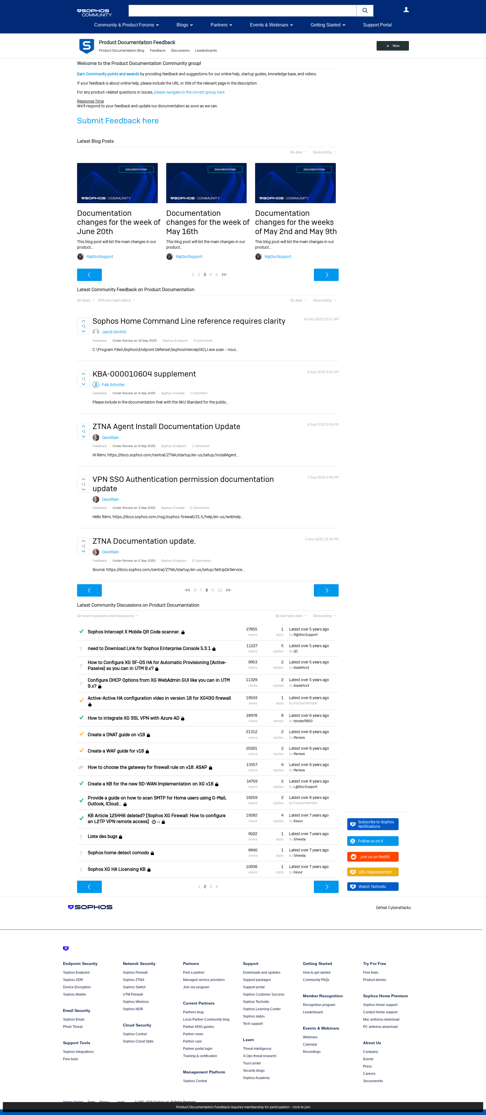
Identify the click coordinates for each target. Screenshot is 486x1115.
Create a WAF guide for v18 (116, 751)
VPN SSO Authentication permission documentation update (183, 483)
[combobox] (242, 10)
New (396, 46)
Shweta (300, 839)
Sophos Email (73, 1019)
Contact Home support (380, 1012)
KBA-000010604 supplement (144, 374)
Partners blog (193, 1012)
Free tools (70, 1059)
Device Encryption (77, 987)
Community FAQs (316, 980)
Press (367, 1066)
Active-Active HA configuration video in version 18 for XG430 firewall (159, 698)
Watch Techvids (372, 886)
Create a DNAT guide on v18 (116, 735)
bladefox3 (301, 667)
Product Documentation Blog (121, 50)
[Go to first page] (187, 590)
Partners (219, 24)
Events (368, 1059)
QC (296, 651)
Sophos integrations (78, 1052)
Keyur (298, 821)
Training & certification (200, 1056)
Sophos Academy (256, 1078)
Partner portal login (197, 1049)
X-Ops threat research (259, 1056)
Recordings (312, 1052)
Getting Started (326, 24)
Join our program (196, 987)
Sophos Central (135, 1034)
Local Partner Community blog (206, 1019)
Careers (369, 1074)
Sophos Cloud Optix (138, 1041)
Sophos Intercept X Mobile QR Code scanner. (134, 632)
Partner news (193, 1034)
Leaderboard (313, 1012)
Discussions (180, 50)
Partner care (192, 1041)
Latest (309, 629)
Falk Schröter (113, 384)
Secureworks (373, 1081)
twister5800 (303, 721)
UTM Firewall (133, 994)
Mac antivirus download (381, 1019)
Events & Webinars (269, 24)
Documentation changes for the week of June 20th (118, 222)
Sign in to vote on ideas (83, 321)
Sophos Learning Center (262, 1009)
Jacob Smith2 (114, 331)
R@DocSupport (100, 256)
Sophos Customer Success (263, 994)
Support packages (257, 980)
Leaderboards (206, 50)
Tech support (253, 1024)
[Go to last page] (224, 274)
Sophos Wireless (136, 1002)
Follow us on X (370, 841)
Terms (91, 1101)
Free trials (370, 973)
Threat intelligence (257, 1049)
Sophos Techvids (256, 1002)
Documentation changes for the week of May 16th (207, 222)
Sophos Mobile (74, 994)
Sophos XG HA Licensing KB (117, 869)
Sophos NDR (133, 1009)
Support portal (254, 987)
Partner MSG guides (198, 1027)
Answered (81, 631)
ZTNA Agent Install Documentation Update (166, 426)
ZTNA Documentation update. (144, 541)
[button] (365, 10)
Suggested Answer (81, 700)
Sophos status (254, 1016)
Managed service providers (204, 980)
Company (370, 1052)
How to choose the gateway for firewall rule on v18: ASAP (147, 767)
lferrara (299, 737)
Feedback (157, 50)
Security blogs (254, 1071)
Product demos (374, 980)
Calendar (310, 1044)
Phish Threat (72, 1027)
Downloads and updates (261, 973)
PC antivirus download (380, 1027)
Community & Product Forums (124, 24)
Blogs (182, 24)
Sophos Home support (380, 1005)
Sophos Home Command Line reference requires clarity (189, 321)
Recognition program (319, 1005)
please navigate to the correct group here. (189, 92)
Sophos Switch (134, 987)
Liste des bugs (102, 836)
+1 (158, 822)
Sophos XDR (73, 980)
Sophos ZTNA (133, 980)
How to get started (316, 973)
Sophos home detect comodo (118, 853)
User (406, 9)
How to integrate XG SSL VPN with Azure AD (133, 718)
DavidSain (110, 437)
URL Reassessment (375, 871)
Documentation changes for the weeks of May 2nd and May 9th (296, 222)
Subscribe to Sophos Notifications (376, 824)
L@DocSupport (305, 787)
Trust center (252, 1063)
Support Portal (377, 24)
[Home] (101, 13)
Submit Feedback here (118, 120)
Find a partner (193, 973)
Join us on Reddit (375, 856)
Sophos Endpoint (76, 973)
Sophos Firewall (135, 973)
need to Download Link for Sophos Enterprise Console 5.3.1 (149, 648)
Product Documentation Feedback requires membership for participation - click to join (243, 1107)
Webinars (310, 1037)
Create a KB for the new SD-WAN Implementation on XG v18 (150, 784)
